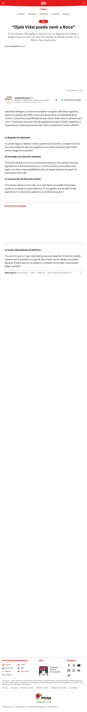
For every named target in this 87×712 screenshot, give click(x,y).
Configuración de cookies (59, 688)
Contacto (5, 688)
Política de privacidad (27, 688)
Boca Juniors (23, 273)
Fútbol (43, 9)
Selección (66, 14)
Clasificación (44, 14)
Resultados (32, 14)
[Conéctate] (83, 3)
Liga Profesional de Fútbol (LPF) (59, 273)
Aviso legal (14, 688)
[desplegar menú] (3, 3)
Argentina (41, 273)
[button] (56, 100)
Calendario (55, 14)
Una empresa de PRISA (43, 696)
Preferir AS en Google (72, 100)
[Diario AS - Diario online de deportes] (43, 3)
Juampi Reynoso (22, 98)
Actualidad (21, 14)
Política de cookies (42, 688)
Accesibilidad (73, 688)
